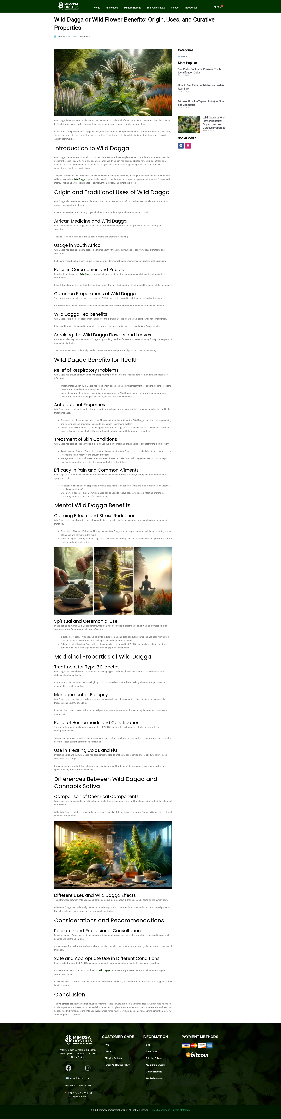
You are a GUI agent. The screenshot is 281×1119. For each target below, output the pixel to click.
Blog (148, 1044)
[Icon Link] (88, 1068)
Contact (175, 7)
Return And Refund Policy (117, 1065)
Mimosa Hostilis (132, 7)
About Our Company (155, 1065)
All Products (112, 7)
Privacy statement (181, 1110)
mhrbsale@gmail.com (79, 1078)
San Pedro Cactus (156, 7)
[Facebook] (68, 1068)
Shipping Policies (113, 1058)
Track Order (191, 7)
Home (97, 7)
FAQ (107, 1044)
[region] (38, 1096)
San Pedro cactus (154, 1078)
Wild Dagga (79, 179)
